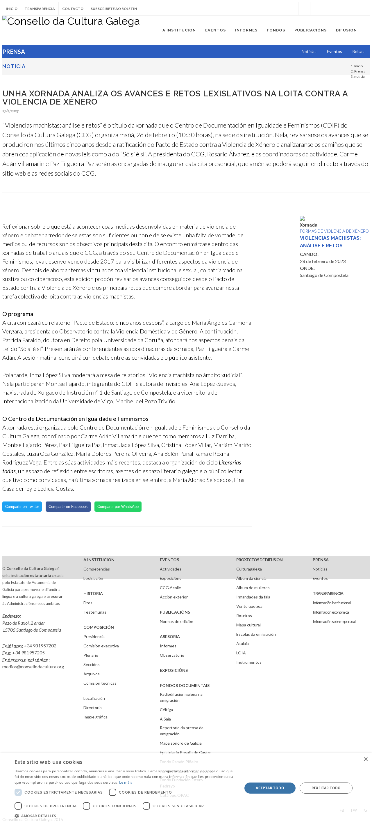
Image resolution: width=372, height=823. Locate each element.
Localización (94, 698)
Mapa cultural (248, 624)
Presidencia (94, 636)
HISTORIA (93, 593)
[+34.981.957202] (352, 8)
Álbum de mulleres (253, 587)
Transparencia (40, 8)
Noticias (320, 568)
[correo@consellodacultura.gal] (364, 8)
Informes (168, 645)
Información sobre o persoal (334, 621)
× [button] (365, 759)
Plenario (90, 655)
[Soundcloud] (328, 8)
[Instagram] (292, 8)
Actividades (170, 568)
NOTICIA (14, 66)
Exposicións (170, 578)
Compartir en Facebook (68, 506)
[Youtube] (340, 8)
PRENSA (321, 559)
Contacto (72, 8)
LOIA (241, 652)
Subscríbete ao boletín (114, 8)
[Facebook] (304, 8)
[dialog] (186, 788)
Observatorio (172, 655)
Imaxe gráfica (95, 716)
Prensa (359, 71)
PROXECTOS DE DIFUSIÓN (259, 559)
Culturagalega (249, 568)
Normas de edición (176, 621)
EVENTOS (169, 559)
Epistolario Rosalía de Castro (186, 752)
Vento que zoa (249, 606)
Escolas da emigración (256, 634)
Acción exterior (174, 596)
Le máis (125, 782)
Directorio (92, 707)
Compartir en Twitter (22, 506)
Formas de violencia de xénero (334, 231)
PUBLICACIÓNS (175, 612)
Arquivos (91, 673)
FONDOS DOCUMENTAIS (185, 685)
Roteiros (244, 615)
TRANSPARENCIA (328, 593)
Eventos (320, 578)
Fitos (87, 602)
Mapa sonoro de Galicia (181, 743)
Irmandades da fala (253, 596)
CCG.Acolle (170, 587)
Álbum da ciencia (251, 578)
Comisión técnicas (100, 683)
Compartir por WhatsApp (118, 506)
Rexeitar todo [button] (326, 787)
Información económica (331, 612)
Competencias (96, 568)
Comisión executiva (101, 645)
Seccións (91, 664)
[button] (125, 816)
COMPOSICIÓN (98, 627)
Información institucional (331, 602)
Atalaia (242, 643)
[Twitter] (316, 8)
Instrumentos (249, 662)
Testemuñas (94, 612)
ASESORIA (170, 636)
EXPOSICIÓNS (174, 670)
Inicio (11, 8)
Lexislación (93, 578)
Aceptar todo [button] (270, 787)
